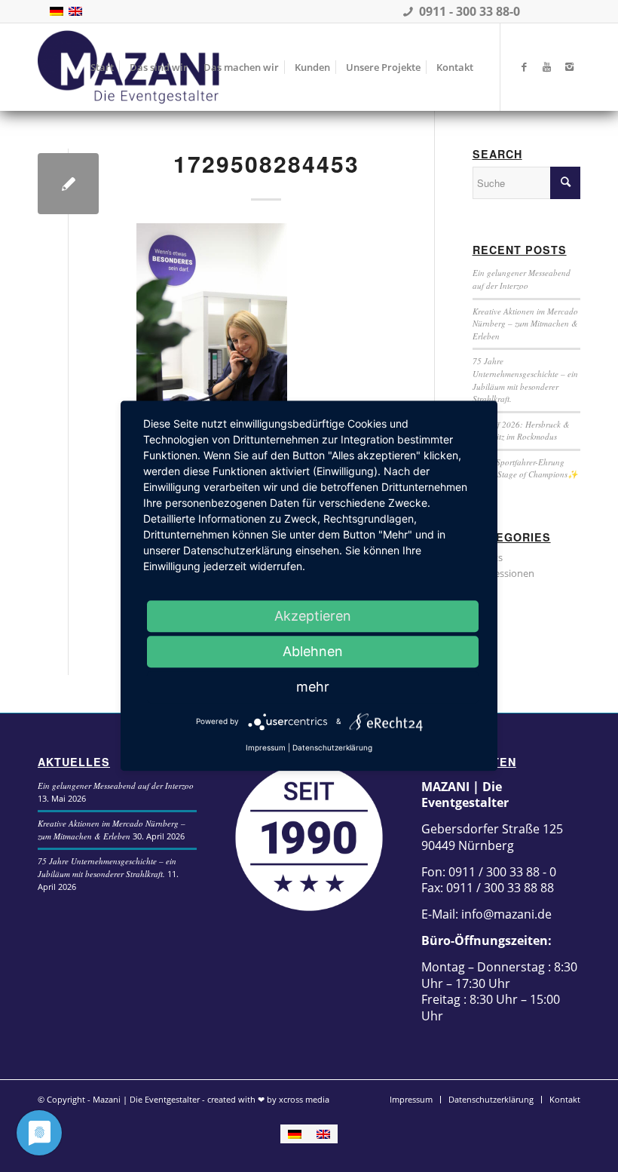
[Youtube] (546, 66)
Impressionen (503, 573)
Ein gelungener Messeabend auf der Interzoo (522, 279)
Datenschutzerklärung (332, 747)
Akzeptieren (312, 616)
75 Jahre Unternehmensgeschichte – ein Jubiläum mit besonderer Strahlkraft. (525, 379)
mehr (312, 687)
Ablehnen (313, 651)
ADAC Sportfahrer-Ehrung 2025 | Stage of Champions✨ (525, 468)
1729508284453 (266, 163)
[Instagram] (569, 66)
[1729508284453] (68, 183)
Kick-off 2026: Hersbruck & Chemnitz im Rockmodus (521, 431)
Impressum (266, 747)
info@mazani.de (505, 914)
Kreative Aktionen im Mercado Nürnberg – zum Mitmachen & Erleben (525, 323)
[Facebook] (523, 66)
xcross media (304, 1099)
